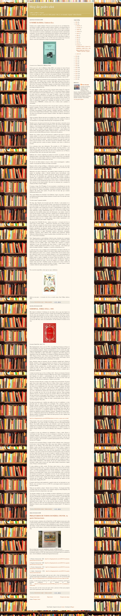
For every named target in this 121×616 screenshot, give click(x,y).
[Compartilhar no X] (57, 302)
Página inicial (50, 597)
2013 (76, 77)
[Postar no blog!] (56, 302)
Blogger (72, 607)
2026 (76, 22)
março (78, 43)
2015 (76, 73)
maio (78, 39)
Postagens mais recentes (34, 597)
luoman (62, 607)
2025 (76, 24)
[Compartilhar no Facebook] (59, 302)
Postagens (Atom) (36, 599)
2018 (76, 67)
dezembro (79, 25)
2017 (76, 69)
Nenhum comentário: (48, 302)
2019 (76, 65)
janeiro (78, 53)
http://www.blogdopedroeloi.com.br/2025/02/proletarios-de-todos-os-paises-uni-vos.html (49, 418)
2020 (76, 63)
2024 (76, 56)
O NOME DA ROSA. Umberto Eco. (42, 22)
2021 (76, 62)
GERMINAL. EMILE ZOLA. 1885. (42, 309)
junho (78, 37)
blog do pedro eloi (42, 6)
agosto (78, 33)
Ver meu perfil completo (78, 99)
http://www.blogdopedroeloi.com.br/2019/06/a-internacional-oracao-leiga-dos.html (50, 578)
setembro (78, 31)
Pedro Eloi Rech (85, 84)
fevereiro (78, 44)
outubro (78, 29)
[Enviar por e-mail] (55, 302)
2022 (76, 60)
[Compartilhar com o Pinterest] (60, 302)
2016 (76, 71)
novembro (79, 27)
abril (78, 41)
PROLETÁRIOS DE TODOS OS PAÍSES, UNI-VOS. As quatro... (83, 51)
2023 (76, 58)
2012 (76, 79)
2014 (76, 75)
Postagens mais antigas (64, 597)
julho (78, 35)
